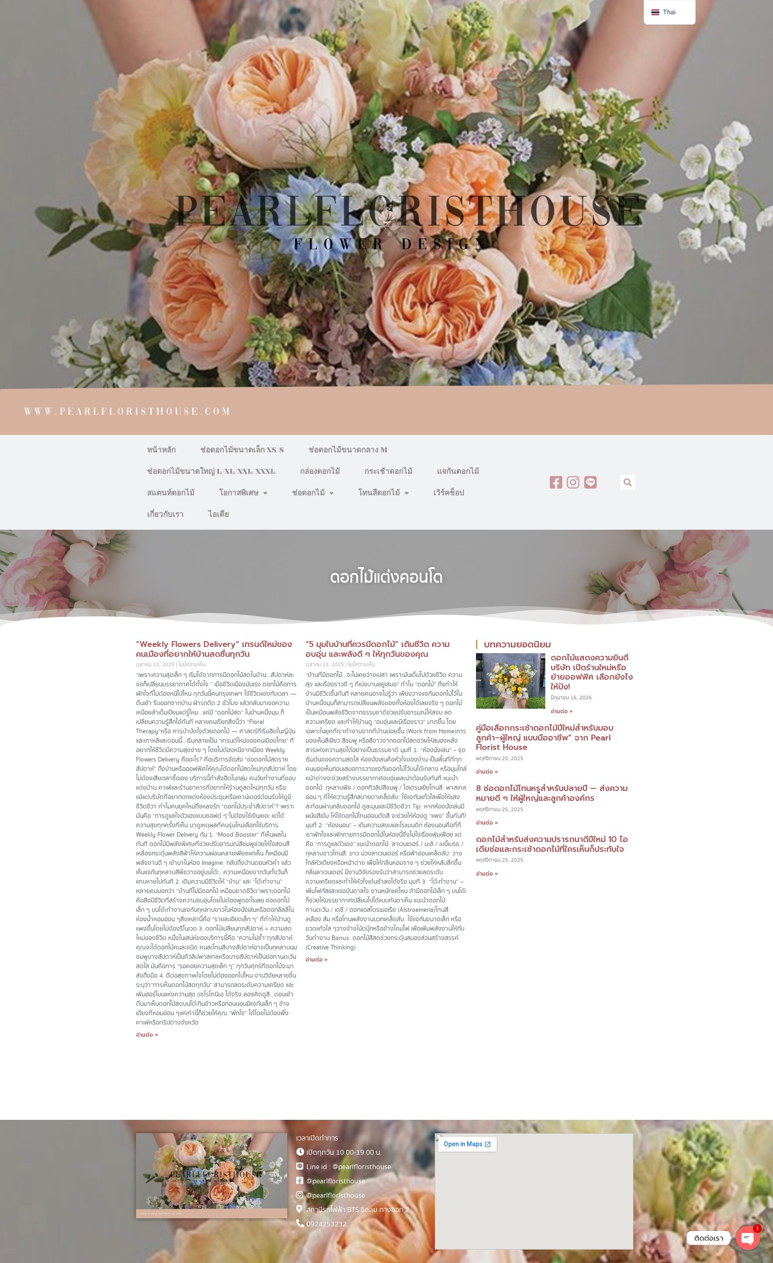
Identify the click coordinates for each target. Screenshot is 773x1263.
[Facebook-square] (556, 482)
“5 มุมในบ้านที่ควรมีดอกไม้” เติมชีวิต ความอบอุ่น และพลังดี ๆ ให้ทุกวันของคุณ (378, 649)
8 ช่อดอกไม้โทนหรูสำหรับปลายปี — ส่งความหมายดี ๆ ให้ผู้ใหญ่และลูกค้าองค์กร (552, 793)
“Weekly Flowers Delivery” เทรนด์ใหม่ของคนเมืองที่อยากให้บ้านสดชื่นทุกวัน (214, 649)
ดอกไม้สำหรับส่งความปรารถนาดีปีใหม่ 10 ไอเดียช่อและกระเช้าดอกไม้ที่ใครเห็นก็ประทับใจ (552, 844)
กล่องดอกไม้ (320, 471)
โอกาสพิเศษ (239, 493)
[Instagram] (573, 482)
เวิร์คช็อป (448, 493)
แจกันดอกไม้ (458, 471)
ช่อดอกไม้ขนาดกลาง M (348, 450)
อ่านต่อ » (147, 1035)
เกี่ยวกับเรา (165, 514)
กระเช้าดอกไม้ (388, 471)
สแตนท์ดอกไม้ (171, 493)
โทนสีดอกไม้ (379, 493)
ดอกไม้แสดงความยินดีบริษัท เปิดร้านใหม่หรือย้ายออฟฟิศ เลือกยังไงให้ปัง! (592, 672)
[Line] (590, 482)
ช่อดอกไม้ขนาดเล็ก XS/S (242, 450)
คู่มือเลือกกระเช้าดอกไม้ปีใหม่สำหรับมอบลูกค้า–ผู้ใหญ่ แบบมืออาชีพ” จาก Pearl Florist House (544, 737)
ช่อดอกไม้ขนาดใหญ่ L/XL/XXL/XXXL (211, 471)
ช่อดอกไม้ (308, 493)
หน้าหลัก (161, 450)
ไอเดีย (218, 514)
